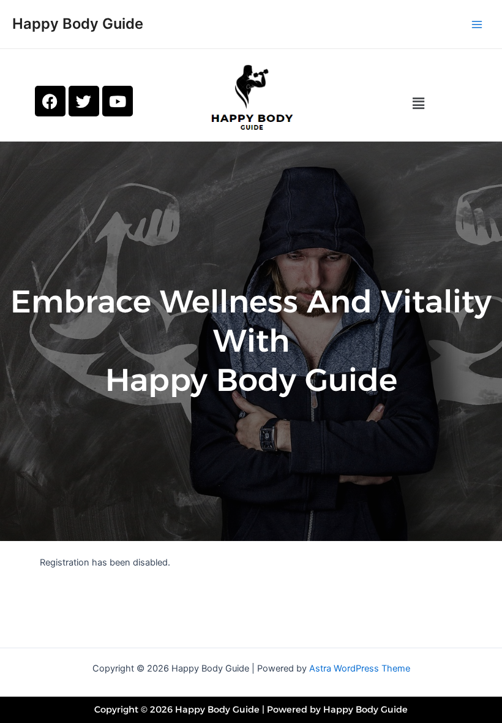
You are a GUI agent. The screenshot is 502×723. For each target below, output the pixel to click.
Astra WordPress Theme (359, 668)
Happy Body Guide (77, 23)
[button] (418, 103)
